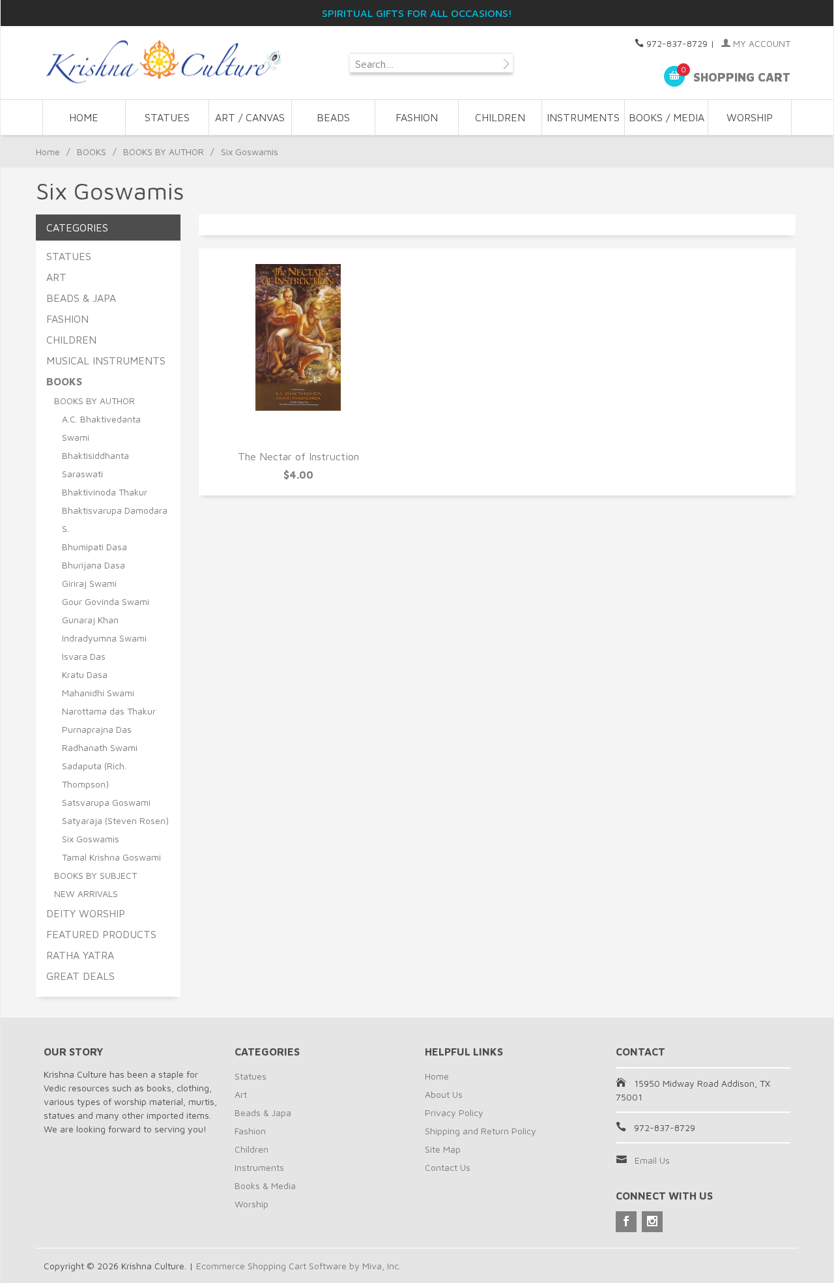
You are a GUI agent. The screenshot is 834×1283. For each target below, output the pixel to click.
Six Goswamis (90, 838)
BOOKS (91, 151)
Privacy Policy (454, 1112)
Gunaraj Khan (90, 619)
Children (251, 1149)
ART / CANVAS (250, 117)
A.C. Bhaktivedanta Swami (101, 428)
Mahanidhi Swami (98, 692)
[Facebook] (626, 1221)
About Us (444, 1094)
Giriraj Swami (89, 583)
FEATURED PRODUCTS (101, 934)
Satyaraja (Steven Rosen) (115, 820)
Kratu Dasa (85, 674)
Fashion (250, 1130)
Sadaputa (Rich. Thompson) (94, 774)
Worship (251, 1203)
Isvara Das (84, 656)
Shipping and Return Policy (480, 1130)
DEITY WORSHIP (85, 913)
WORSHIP (749, 117)
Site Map (443, 1149)
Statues (250, 1076)
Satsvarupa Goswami (106, 802)
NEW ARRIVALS (86, 893)
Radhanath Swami (99, 747)
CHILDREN (500, 117)
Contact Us (447, 1167)
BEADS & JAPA (81, 298)
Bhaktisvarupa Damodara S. (114, 519)
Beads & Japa (263, 1112)
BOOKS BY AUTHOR (163, 151)
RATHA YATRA (80, 955)
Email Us (652, 1160)
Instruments (259, 1167)
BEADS (333, 117)
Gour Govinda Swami (105, 601)
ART (56, 277)
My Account (760, 43)
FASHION (416, 117)
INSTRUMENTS (583, 117)
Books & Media (265, 1185)
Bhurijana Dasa (93, 564)
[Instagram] (652, 1221)
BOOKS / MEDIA (666, 117)
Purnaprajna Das (97, 729)
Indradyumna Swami (104, 637)
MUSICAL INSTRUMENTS (105, 360)
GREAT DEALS (80, 976)
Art (241, 1094)
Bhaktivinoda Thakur (104, 491)
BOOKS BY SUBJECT (95, 875)
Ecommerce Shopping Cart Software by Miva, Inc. (298, 1265)
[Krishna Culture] (163, 62)
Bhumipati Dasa (94, 546)
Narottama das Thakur (109, 710)
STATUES (167, 117)
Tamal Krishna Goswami (111, 857)
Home (83, 117)
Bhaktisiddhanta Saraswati (95, 464)
